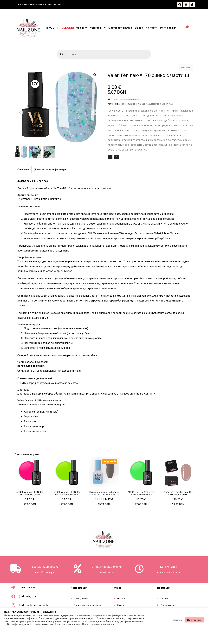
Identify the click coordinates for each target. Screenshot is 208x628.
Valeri (121, 103)
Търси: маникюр (34, 426)
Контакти (151, 27)
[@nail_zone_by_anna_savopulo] (13, 605)
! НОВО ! (51, 27)
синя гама (168, 103)
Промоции (156, 103)
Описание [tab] (23, 169)
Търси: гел (30, 421)
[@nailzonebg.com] (13, 596)
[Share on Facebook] (110, 157)
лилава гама (144, 103)
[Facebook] (179, 4)
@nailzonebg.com (27, 596)
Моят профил (168, 27)
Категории (96, 27)
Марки (80, 27)
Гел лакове (131, 103)
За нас (139, 27)
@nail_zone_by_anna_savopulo (33, 605)
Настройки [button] (176, 620)
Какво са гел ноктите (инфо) (41, 411)
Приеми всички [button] (194, 620)
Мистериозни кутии (120, 27)
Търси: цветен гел (35, 431)
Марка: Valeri (31, 416)
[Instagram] (186, 4)
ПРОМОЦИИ (65, 27)
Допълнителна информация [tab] (50, 169)
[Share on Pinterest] (116, 157)
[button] (95, 75)
